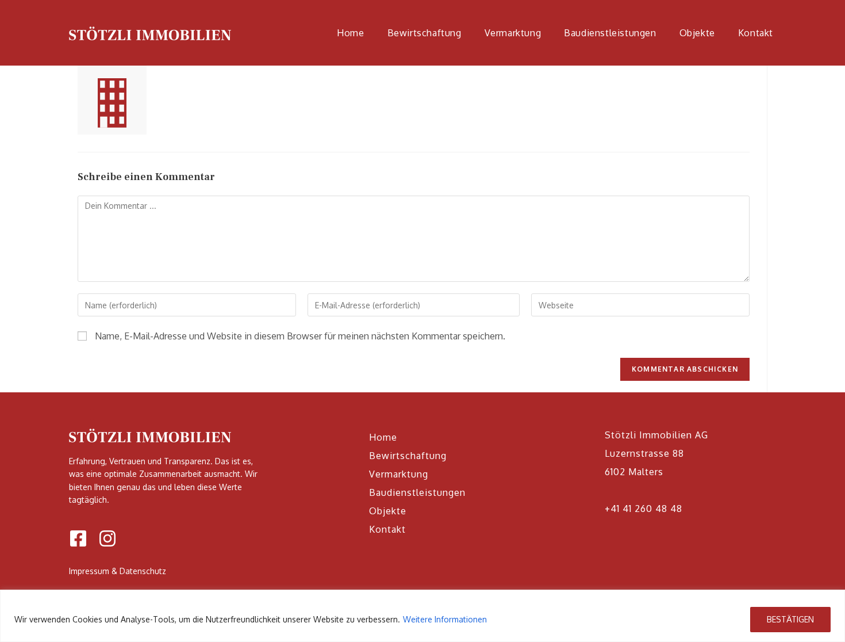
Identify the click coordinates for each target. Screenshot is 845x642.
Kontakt (387, 529)
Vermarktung (398, 474)
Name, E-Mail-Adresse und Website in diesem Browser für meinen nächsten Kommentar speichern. (300, 336)
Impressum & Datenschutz (117, 571)
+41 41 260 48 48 (643, 508)
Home (383, 437)
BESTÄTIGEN (790, 619)
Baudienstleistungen (417, 492)
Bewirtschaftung (408, 455)
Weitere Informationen (445, 619)
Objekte (387, 511)
